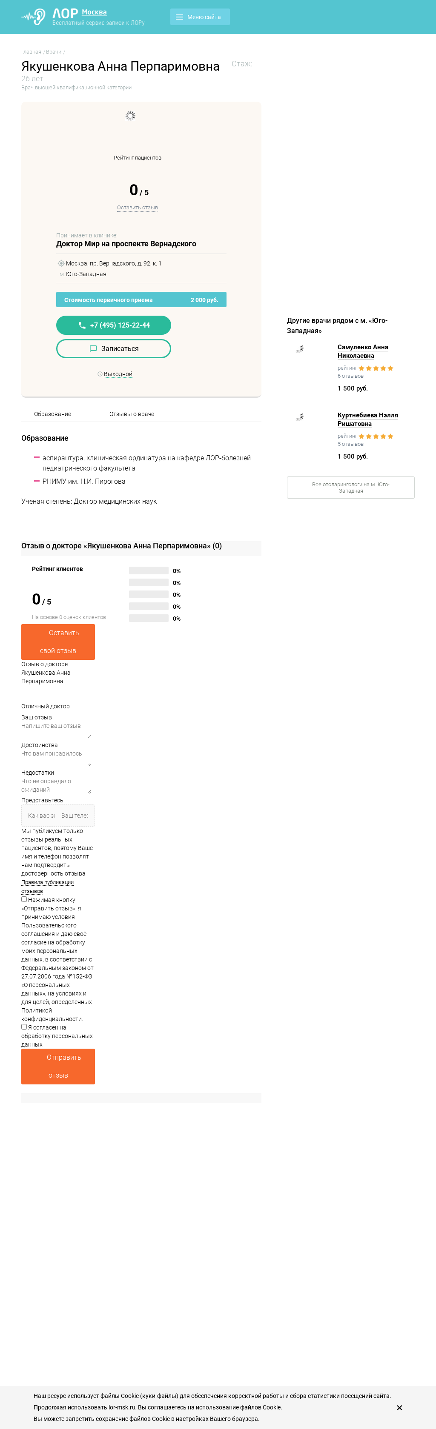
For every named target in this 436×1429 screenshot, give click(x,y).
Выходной (118, 374)
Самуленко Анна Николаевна (363, 351)
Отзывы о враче (131, 414)
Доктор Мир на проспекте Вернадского (126, 243)
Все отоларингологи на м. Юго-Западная (351, 487)
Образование (52, 414)
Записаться (120, 349)
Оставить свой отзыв (59, 642)
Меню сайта (204, 17)
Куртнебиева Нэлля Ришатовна (368, 419)
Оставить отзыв (137, 207)
